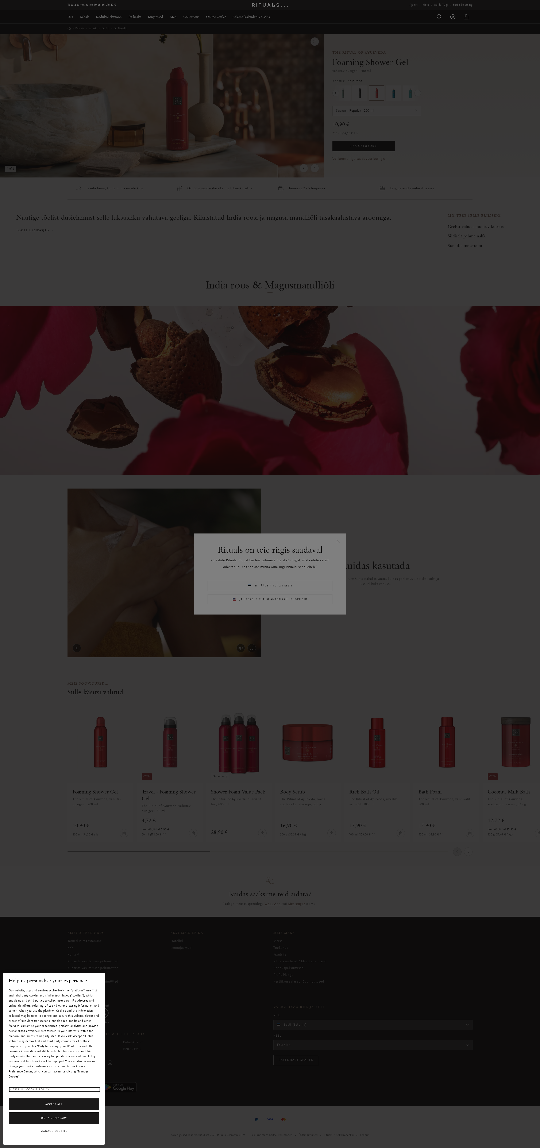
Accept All (54, 1104)
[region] (54, 1059)
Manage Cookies (54, 1131)
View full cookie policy (30, 1089)
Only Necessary (54, 1118)
